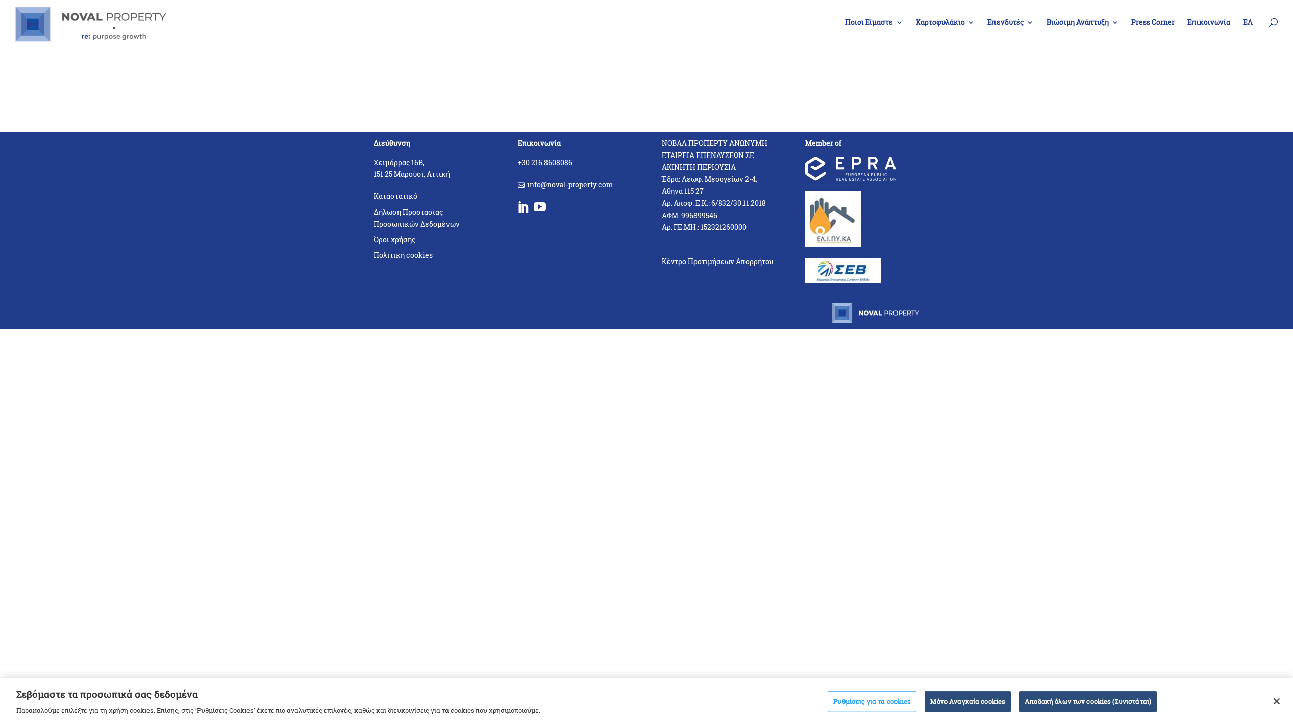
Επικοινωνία (1208, 23)
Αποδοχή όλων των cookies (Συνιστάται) (1088, 701)
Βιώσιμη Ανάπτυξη (1078, 23)
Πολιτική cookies (403, 255)
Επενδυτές (1005, 23)
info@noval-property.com (570, 184)
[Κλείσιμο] (1277, 701)
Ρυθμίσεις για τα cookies (872, 701)
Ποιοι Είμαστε (869, 23)
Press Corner (1153, 23)
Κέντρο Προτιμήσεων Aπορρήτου (717, 261)
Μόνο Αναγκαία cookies (967, 701)
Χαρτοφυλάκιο (940, 23)
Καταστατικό (395, 196)
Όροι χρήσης (394, 239)
